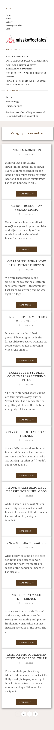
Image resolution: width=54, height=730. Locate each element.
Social (9, 97)
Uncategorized (14, 106)
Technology (12, 101)
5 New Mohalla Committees (26, 543)
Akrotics (33, 116)
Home (9, 15)
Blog (8, 29)
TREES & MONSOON (17, 56)
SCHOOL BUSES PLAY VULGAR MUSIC (27, 60)
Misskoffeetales (16, 112)
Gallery (9, 22)
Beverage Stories (14, 25)
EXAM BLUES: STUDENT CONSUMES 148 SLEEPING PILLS (26, 376)
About (8, 18)
